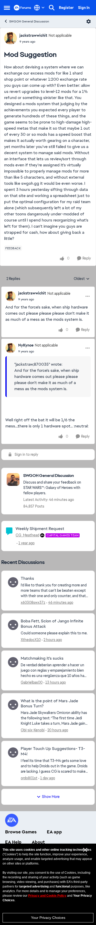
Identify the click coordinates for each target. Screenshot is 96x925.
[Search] (52, 8)
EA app (54, 832)
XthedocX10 (31, 639)
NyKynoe (26, 345)
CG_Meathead (27, 535)
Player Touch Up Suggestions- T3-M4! (53, 751)
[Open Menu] (88, 21)
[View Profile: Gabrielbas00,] (13, 662)
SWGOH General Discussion (29, 21)
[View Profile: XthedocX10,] (13, 625)
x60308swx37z (33, 602)
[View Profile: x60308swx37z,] (13, 582)
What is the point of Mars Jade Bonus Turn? (49, 703)
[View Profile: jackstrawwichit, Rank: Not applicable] (10, 38)
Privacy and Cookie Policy (47, 895)
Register (66, 7)
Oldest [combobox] (82, 278)
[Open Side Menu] (7, 7)
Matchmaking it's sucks (42, 658)
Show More (51, 796)
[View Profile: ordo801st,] (13, 752)
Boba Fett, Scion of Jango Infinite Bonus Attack (52, 624)
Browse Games (21, 832)
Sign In (84, 7)
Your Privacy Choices (48, 918)
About (38, 842)
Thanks (27, 578)
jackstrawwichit (33, 35)
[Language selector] (39, 8)
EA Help (13, 842)
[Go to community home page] (22, 7)
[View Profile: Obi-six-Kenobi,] (13, 705)
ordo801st (29, 778)
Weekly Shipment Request (40, 528)
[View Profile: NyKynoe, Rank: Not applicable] (10, 348)
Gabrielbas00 (31, 682)
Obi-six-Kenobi (33, 730)
